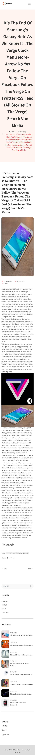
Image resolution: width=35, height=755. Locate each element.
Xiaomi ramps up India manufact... (21, 645)
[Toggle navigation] (29, 4)
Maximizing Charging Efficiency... (21, 674)
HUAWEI (4, 605)
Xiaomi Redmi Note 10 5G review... (21, 635)
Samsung (22, 131)
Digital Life (5, 612)
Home (11, 131)
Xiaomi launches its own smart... (21, 694)
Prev (5, 569)
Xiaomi (3, 609)
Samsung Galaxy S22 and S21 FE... (21, 684)
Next (30, 569)
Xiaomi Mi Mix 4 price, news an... (21, 655)
